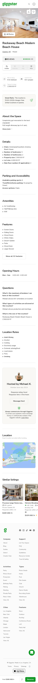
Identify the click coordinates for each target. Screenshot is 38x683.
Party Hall (22, 627)
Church (21, 587)
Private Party (7, 593)
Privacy (16, 666)
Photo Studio (23, 570)
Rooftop (21, 618)
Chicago (5, 621)
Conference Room (25, 621)
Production (6, 577)
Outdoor (21, 614)
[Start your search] (29, 4)
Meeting (5, 590)
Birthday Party (7, 584)
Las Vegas (6, 637)
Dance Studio (23, 590)
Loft (20, 624)
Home (21, 574)
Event (5, 580)
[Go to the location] (12, 492)
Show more (6, 129)
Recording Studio (24, 593)
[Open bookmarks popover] (34, 12)
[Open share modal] (16, 486)
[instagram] (23, 530)
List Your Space (24, 543)
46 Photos (10, 34)
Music (21, 611)
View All (6, 600)
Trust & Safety (24, 559)
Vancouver (6, 631)
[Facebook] (20, 530)
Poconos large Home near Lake (12, 503)
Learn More (25, 418)
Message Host (19, 401)
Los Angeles (7, 611)
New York (6, 614)
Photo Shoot (7, 574)
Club (20, 584)
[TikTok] (27, 530)
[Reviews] (34, 530)
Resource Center (24, 556)
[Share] (29, 12)
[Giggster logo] (5, 530)
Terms (10, 666)
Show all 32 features (14, 256)
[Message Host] (22, 679)
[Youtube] (30, 530)
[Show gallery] (19, 23)
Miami (5, 624)
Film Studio (22, 580)
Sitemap (23, 666)
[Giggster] (9, 4)
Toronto (5, 634)
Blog (4, 546)
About (5, 543)
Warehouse (23, 597)
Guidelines (22, 553)
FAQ (20, 546)
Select (5, 553)
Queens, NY (6, 52)
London (5, 627)
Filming (5, 587)
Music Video (7, 597)
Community (22, 549)
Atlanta (5, 618)
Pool (20, 577)
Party (5, 570)
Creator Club (7, 556)
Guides (5, 549)
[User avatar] (34, 4)
